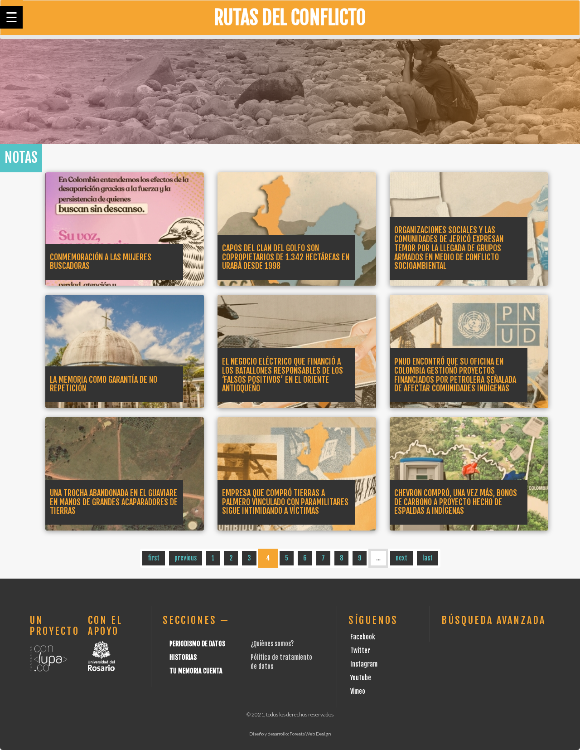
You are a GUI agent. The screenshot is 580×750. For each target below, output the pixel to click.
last (427, 558)
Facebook (362, 637)
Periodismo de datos (197, 644)
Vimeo (357, 691)
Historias (183, 657)
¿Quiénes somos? (272, 644)
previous (185, 558)
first (154, 558)
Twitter (360, 650)
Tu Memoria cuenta (195, 671)
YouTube (360, 678)
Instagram (363, 664)
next (401, 558)
